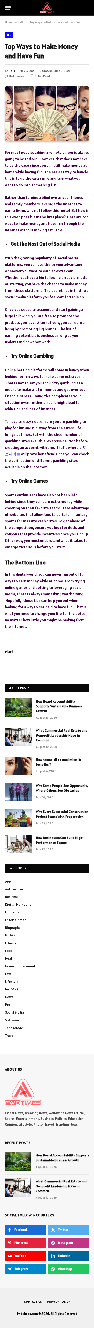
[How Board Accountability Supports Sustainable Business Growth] (18, 707)
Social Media (14, 1012)
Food (9, 951)
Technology (14, 1028)
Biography (12, 927)
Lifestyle (11, 981)
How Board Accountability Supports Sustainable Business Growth (59, 706)
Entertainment (16, 920)
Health (10, 958)
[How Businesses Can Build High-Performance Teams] (18, 844)
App (8, 881)
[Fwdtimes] (47, 8)
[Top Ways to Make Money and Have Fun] (47, 113)
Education (12, 912)
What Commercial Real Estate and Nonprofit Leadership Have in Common (61, 735)
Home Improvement (20, 966)
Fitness (10, 943)
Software (12, 1020)
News (9, 997)
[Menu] (8, 7)
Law (8, 974)
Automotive (14, 889)
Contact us (33, 1301)
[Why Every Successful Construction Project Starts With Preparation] (18, 818)
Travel (9, 1035)
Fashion (11, 935)
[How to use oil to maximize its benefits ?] (18, 766)
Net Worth (12, 989)
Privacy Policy (58, 1301)
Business (11, 897)
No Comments (18, 76)
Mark (11, 71)
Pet (7, 1005)
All (9, 35)
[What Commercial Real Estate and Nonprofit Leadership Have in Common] (18, 737)
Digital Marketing (18, 904)
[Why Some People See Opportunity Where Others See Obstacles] (18, 792)
